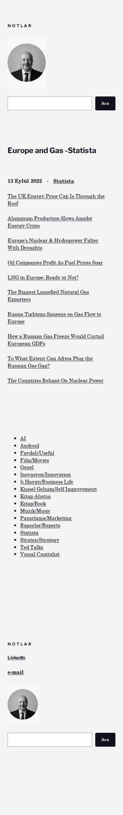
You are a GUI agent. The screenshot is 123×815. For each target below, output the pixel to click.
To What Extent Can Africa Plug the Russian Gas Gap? (50, 361)
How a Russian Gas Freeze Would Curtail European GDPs (56, 339)
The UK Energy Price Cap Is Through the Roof (56, 199)
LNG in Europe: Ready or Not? (43, 277)
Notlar (20, 25)
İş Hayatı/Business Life (46, 481)
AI (23, 438)
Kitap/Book (33, 503)
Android (29, 445)
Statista (63, 181)
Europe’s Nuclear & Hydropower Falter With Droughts (53, 243)
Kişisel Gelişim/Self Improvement (58, 488)
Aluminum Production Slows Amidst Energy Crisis (50, 221)
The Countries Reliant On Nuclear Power (55, 380)
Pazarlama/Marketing (46, 518)
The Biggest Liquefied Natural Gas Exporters (48, 295)
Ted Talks (31, 547)
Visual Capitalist (40, 554)
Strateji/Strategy (39, 539)
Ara (105, 103)
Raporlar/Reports (40, 525)
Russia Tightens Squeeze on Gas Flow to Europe (54, 317)
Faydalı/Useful (37, 452)
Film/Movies (34, 460)
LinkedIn (16, 657)
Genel (27, 467)
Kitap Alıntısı (35, 496)
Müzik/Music (35, 510)
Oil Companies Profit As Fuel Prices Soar (55, 262)
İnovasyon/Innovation (45, 474)
